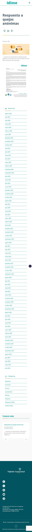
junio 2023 (7, 207)
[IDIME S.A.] (18, 3)
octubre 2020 (8, 305)
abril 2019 (7, 368)
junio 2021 (7, 284)
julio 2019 (7, 357)
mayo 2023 (8, 211)
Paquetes (7, 398)
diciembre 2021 (9, 263)
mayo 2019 (8, 364)
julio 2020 (7, 316)
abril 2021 (7, 291)
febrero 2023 (8, 221)
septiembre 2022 (9, 239)
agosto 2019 (8, 354)
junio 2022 (7, 249)
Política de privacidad (24, 529)
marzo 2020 (8, 330)
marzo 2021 (8, 295)
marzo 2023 (8, 218)
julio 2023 (7, 204)
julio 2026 (7, 117)
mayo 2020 (8, 323)
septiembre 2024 (9, 173)
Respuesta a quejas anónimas (13, 425)
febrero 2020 (8, 333)
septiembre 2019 (9, 350)
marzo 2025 (8, 162)
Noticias (7, 395)
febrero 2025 (8, 166)
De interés (8, 385)
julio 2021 (7, 281)
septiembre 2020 (9, 309)
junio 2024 (7, 176)
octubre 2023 (8, 197)
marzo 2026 (8, 127)
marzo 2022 (8, 256)
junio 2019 (7, 361)
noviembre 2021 (9, 267)
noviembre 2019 (9, 344)
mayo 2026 (8, 124)
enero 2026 (8, 134)
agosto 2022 (8, 242)
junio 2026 (7, 120)
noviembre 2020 (9, 302)
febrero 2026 (8, 131)
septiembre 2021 (9, 274)
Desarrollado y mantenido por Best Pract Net (18, 522)
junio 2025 (7, 152)
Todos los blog (9, 405)
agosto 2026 (8, 113)
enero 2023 (8, 225)
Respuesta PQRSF (10, 402)
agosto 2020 (8, 312)
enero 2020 (8, 337)
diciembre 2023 (9, 190)
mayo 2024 (8, 180)
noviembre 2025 (9, 141)
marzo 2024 (8, 186)
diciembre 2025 (9, 138)
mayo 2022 (8, 253)
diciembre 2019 (9, 340)
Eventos (7, 388)
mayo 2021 (8, 288)
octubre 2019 (8, 347)
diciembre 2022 (9, 228)
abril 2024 (7, 183)
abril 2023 (7, 214)
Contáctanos (6, 508)
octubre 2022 (8, 235)
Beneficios (8, 381)
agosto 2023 (8, 200)
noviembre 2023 (9, 193)
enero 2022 (8, 260)
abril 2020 (7, 326)
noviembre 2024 (9, 169)
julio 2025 (7, 148)
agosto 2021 (8, 277)
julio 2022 (7, 246)
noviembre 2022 (9, 232)
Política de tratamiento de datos (10, 529)
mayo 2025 (8, 155)
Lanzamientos (8, 392)
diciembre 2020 (9, 298)
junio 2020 (7, 319)
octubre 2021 (8, 270)
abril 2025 (7, 159)
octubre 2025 (8, 145)
